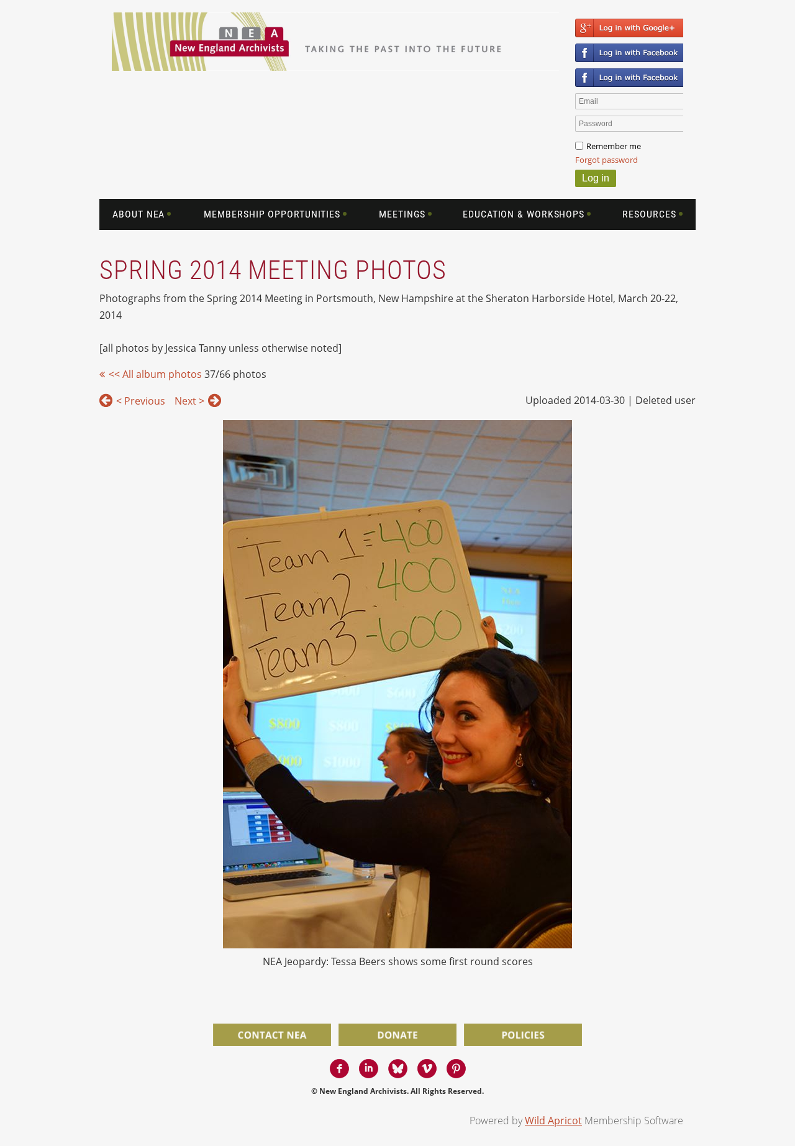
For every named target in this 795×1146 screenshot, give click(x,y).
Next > (189, 401)
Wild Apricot (553, 1120)
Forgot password (606, 159)
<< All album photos (155, 374)
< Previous (140, 401)
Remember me (613, 146)
